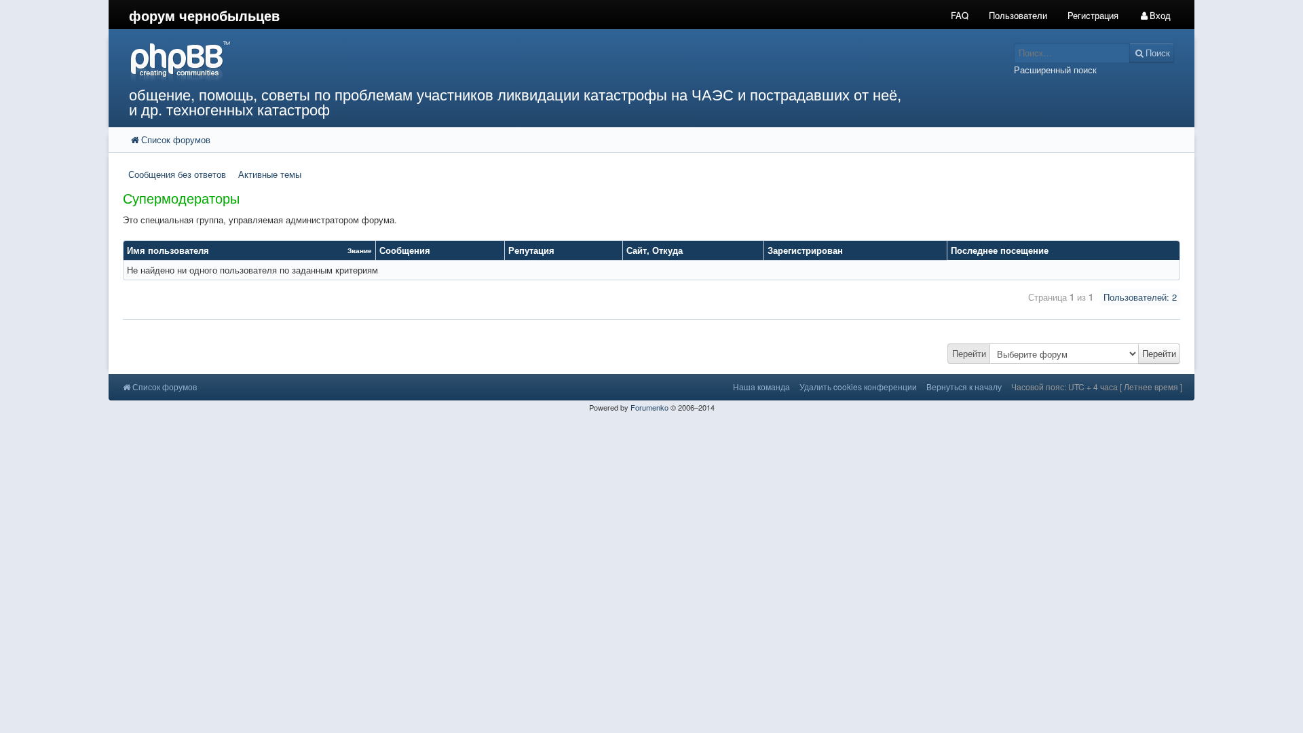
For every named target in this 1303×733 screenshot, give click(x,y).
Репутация (531, 250)
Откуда (667, 250)
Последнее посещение (1000, 250)
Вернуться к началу (964, 386)
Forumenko (649, 407)
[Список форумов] (514, 61)
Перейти (969, 353)
